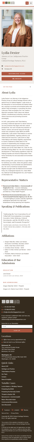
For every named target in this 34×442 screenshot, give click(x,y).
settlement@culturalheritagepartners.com (14, 319)
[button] (30, 86)
